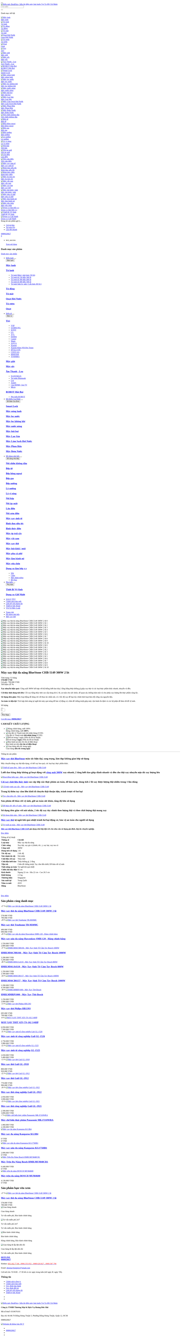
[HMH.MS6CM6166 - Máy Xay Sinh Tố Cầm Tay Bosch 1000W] (32, 948)
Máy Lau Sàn (13, 436)
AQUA (14, 343)
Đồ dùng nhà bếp (12, 456)
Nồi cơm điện (12, 513)
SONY (13, 330)
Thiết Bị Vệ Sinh (14, 589)
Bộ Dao (14, 580)
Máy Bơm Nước (14, 451)
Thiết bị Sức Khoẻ (13, 606)
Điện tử (9, 313)
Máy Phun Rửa (14, 446)
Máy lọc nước (13, 416)
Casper (13, 339)
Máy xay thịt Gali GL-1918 (15, 1064)
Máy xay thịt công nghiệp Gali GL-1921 (21, 1106)
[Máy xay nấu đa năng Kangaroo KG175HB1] (19, 1143)
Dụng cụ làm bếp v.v (16, 568)
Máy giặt (10, 361)
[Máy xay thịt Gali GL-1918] (18, 1059)
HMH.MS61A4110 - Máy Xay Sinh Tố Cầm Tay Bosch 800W (32, 966)
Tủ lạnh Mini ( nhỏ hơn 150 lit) (23, 275)
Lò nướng (11, 488)
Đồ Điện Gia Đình (13, 399)
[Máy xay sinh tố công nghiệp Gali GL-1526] (24, 1032)
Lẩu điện (10, 508)
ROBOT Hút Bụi (14, 392)
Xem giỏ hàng (11, 244)
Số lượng (4, 705)
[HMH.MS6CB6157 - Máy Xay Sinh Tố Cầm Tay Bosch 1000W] (32, 976)
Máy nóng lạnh (14, 411)
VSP (13, 326)
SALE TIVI (10, 599)
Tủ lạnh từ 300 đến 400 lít (21, 280)
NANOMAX (16, 376)
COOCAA (15, 352)
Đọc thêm (5, 833)
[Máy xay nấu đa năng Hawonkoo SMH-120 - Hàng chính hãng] (32, 934)
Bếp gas (10, 478)
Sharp (13, 341)
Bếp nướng (11, 483)
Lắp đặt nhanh (11, 230)
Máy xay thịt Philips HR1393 (16, 1008)
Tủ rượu (10, 303)
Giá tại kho (10, 225)
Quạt (8, 308)
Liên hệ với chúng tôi (14, 604)
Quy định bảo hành (13, 1286)
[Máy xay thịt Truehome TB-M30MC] (21, 920)
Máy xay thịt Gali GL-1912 (15, 1078)
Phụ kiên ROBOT (18, 397)
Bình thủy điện (13, 528)
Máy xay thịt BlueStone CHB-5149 (15, 829)
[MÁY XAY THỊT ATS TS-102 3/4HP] (21, 1018)
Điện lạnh (10, 258)
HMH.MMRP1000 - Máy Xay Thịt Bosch (22, 994)
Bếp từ (9, 468)
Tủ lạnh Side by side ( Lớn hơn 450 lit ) (26, 284)
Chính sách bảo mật (13, 601)
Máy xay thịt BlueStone (13, 758)
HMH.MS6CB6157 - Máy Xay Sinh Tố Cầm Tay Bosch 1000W (33, 980)
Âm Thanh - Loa (14, 371)
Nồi (12, 573)
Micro (13, 387)
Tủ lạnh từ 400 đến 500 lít (21, 282)
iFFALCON (15, 350)
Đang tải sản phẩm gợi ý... (11, 221)
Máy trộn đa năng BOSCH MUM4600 (20, 1176)
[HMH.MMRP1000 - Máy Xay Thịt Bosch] (23, 990)
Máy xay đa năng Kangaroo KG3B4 (19, 1134)
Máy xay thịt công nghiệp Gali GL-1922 (21, 1092)
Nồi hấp (10, 498)
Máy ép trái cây (14, 533)
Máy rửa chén (13, 563)
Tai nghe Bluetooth (18, 378)
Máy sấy (10, 366)
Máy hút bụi (12, 431)
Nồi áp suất (11, 503)
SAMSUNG (16, 328)
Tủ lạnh (10, 270)
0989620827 (6, 234)
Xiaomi (14, 345)
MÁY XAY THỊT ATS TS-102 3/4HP (20, 1022)
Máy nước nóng (14, 426)
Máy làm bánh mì (15, 558)
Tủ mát (9, 293)
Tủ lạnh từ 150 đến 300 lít (21, 277)
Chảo (13, 575)
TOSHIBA (15, 356)
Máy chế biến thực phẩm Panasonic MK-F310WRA (27, 1120)
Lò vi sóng (11, 493)
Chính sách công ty (13, 1281)
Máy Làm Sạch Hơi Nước (19, 441)
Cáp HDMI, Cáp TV (19, 385)
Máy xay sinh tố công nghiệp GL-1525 (20, 1050)
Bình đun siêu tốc (15, 523)
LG (12, 332)
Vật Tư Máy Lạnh (13, 608)
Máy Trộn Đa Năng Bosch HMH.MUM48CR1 (24, 1162)
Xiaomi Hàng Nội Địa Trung (22, 348)
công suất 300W (54, 772)
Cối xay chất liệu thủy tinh (14, 782)
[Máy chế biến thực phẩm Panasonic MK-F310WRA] (26, 1115)
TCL (13, 334)
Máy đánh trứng (17, 578)
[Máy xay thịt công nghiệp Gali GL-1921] (23, 1101)
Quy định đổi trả (12, 1288)
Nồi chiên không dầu (16, 463)
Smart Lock (12, 406)
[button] (2, 2)
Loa (12, 380)
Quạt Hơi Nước (14, 298)
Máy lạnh (11, 265)
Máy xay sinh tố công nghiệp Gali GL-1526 (23, 1036)
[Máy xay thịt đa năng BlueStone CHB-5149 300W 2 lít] (28, 906)
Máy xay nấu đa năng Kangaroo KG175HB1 (24, 1148)
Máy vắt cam (12, 538)
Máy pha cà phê (14, 553)
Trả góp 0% (10, 227)
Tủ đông (10, 288)
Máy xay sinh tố (14, 518)
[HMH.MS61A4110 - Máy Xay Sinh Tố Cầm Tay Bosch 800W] (32, 962)
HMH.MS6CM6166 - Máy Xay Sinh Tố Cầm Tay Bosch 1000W (33, 952)
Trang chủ (10, 612)
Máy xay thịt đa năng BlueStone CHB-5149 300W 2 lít (28, 911)
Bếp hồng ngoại (14, 473)
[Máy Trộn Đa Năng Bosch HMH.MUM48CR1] (20, 1157)
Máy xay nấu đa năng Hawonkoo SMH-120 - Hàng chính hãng (33, 938)
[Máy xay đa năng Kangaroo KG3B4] (16, 1129)
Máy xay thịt (12, 543)
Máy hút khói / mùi (16, 548)
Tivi (8, 321)
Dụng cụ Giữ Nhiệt (15, 594)
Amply (13, 383)
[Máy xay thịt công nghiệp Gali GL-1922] (23, 1087)
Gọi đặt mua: (11, 719)
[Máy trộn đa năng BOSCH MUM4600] (17, 1171)
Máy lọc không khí (15, 421)
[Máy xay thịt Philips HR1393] (18, 1004)
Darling (14, 337)
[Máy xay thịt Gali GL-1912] (18, 1073)
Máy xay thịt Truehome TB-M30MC (19, 925)
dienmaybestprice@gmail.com (18, 1268)
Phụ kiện (9, 582)
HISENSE (15, 354)
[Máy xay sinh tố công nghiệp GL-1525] (22, 1045)
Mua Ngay (5, 715)
